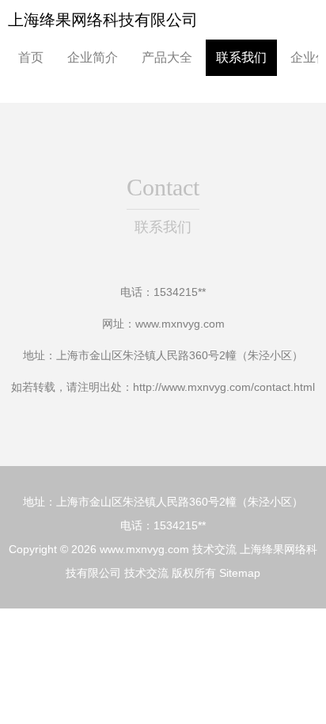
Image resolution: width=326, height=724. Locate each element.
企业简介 (92, 57)
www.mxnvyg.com (180, 323)
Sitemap (239, 573)
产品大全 (167, 57)
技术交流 (214, 549)
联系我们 (241, 57)
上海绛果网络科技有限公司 (103, 19)
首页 (31, 57)
